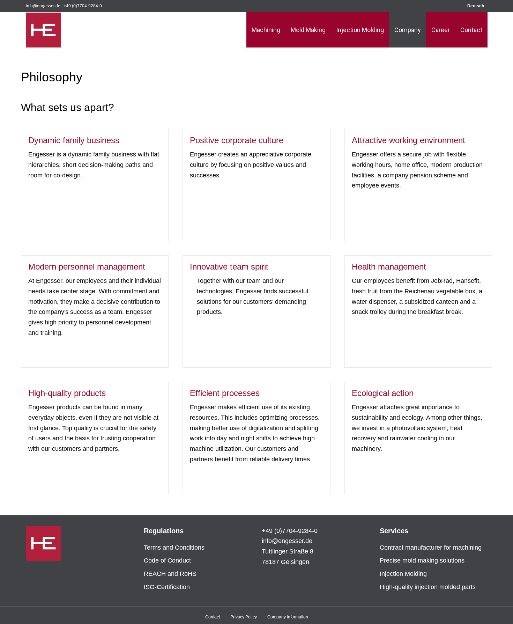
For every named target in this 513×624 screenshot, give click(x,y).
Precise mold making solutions (422, 560)
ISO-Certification (167, 586)
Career (440, 30)
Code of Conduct (167, 560)
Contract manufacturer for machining (431, 547)
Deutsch (475, 5)
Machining (266, 30)
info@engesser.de (43, 5)
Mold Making (308, 30)
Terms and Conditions (174, 547)
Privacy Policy (243, 617)
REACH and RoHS (170, 573)
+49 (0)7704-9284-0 (83, 5)
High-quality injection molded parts (428, 586)
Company (407, 30)
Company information (287, 617)
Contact (471, 30)
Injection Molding (360, 30)
